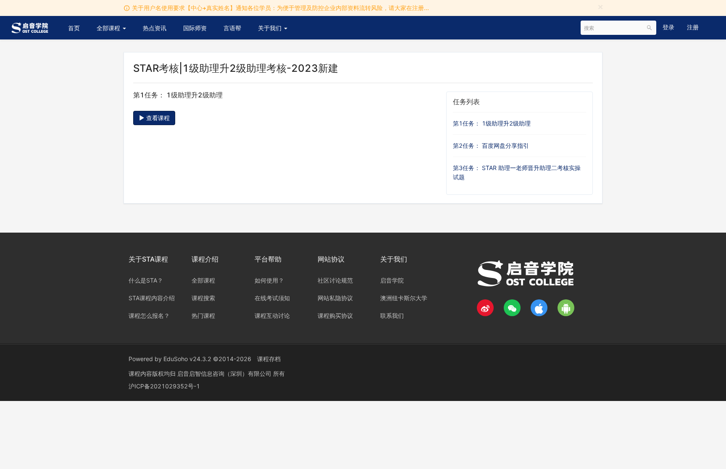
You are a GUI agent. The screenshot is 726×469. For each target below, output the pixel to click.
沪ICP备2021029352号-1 (164, 386)
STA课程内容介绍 (152, 297)
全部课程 (109, 27)
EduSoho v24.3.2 (187, 358)
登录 (668, 27)
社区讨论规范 (335, 280)
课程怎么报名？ (149, 315)
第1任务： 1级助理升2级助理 (492, 123)
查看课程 (157, 117)
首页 (74, 27)
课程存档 (269, 358)
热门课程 (203, 315)
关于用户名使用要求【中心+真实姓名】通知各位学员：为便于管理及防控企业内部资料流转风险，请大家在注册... (280, 7)
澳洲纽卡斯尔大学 (403, 297)
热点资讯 (154, 27)
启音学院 (392, 280)
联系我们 (392, 315)
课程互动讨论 (272, 315)
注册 (693, 27)
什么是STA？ (146, 280)
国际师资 (195, 27)
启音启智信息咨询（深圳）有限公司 (225, 373)
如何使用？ (269, 280)
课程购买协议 (335, 315)
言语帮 (232, 27)
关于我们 (270, 27)
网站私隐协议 (335, 297)
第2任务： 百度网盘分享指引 (491, 145)
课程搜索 (203, 297)
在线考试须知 (272, 297)
